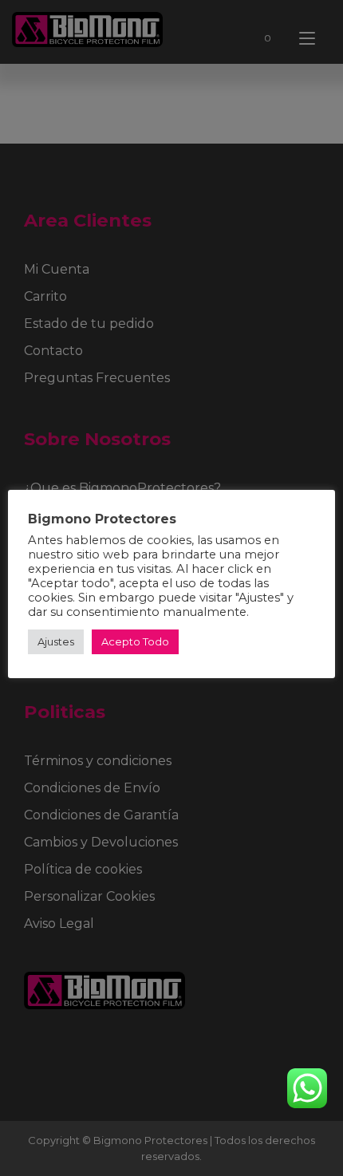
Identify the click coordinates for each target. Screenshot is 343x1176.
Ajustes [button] (55, 641)
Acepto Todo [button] (135, 641)
